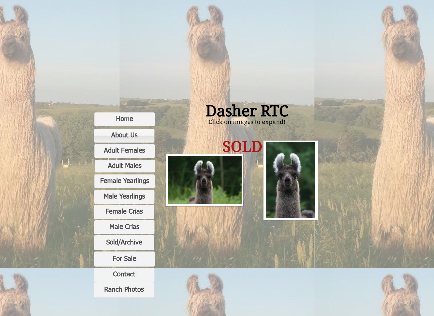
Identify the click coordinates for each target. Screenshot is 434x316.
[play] (231, 200)
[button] (204, 180)
